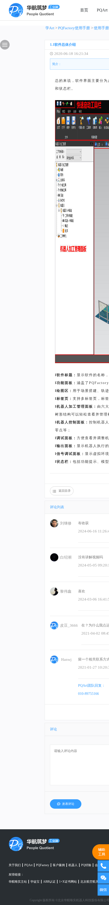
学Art (49, 28)
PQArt (28, 865)
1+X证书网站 (68, 881)
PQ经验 (86, 865)
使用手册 (101, 28)
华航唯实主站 (18, 881)
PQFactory (42, 865)
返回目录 (65, 491)
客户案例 (59, 865)
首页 (84, 10)
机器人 (73, 865)
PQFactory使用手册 (74, 28)
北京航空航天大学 (92, 881)
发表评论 (68, 804)
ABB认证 (49, 881)
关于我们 (15, 865)
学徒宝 (35, 881)
